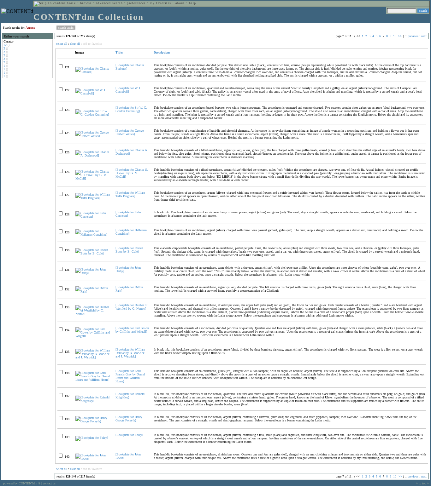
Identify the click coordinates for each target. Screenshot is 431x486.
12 (5, 45)
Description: (162, 52)
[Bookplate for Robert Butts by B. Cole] (129, 249)
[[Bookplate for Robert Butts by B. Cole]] (92, 253)
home (71, 3)
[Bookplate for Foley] (129, 435)
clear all (75, 43)
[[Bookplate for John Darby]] (92, 273)
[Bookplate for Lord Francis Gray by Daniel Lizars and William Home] (130, 376)
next (424, 36)
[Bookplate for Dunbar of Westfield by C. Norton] (131, 306)
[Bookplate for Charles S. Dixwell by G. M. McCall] (131, 173)
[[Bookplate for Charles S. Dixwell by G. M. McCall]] (92, 178)
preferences (136, 3)
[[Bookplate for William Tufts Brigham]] (92, 198)
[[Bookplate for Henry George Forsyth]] (92, 421)
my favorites (160, 3)
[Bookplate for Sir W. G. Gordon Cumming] (131, 109)
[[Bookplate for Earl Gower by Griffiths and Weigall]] (92, 336)
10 (394, 36)
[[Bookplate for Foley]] (91, 437)
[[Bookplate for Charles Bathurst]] (92, 72)
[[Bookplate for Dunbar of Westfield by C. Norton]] (92, 314)
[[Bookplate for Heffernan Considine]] (92, 234)
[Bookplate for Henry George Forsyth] (128, 418)
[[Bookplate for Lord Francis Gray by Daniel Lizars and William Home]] (92, 379)
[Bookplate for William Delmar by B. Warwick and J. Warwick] (130, 353)
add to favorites (92, 43)
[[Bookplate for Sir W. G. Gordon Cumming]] (92, 114)
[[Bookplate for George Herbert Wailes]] (92, 136)
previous (413, 36)
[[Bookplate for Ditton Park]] (92, 291)
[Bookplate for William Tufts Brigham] (130, 194)
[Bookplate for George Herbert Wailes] (129, 132)
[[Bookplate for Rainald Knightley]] (92, 401)
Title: (119, 52)
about (180, 3)
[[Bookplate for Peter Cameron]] (92, 216)
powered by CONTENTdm (21, 483)
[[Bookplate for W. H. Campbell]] (92, 93)
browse (86, 3)
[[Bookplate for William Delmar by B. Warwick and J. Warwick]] (92, 357)
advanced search (109, 3)
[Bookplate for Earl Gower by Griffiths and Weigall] (132, 329)
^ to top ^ (422, 483)
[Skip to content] (50, 3)
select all (61, 43)
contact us (49, 483)
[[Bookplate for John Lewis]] (92, 458)
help (192, 3)
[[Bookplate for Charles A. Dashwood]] (92, 155)
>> (400, 36)
